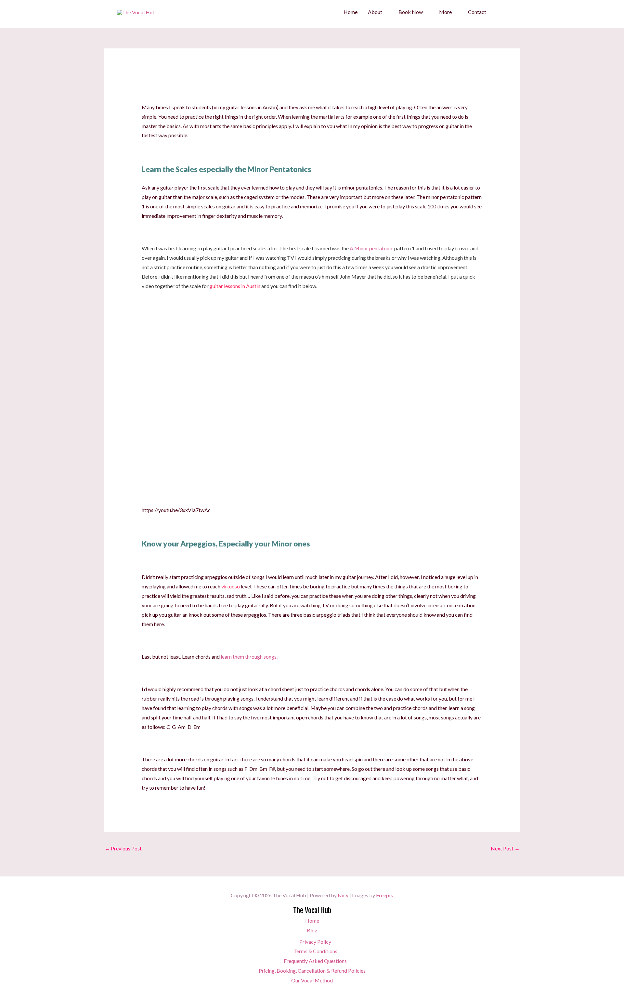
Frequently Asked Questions (315, 961)
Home (351, 12)
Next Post (505, 848)
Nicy (343, 895)
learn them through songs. (249, 656)
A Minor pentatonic (371, 248)
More (445, 12)
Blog (312, 930)
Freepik (384, 895)
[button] (499, 12)
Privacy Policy (315, 942)
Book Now (410, 12)
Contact (477, 12)
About (375, 12)
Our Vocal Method (312, 980)
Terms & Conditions (315, 951)
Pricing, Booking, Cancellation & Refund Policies (312, 970)
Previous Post (123, 848)
